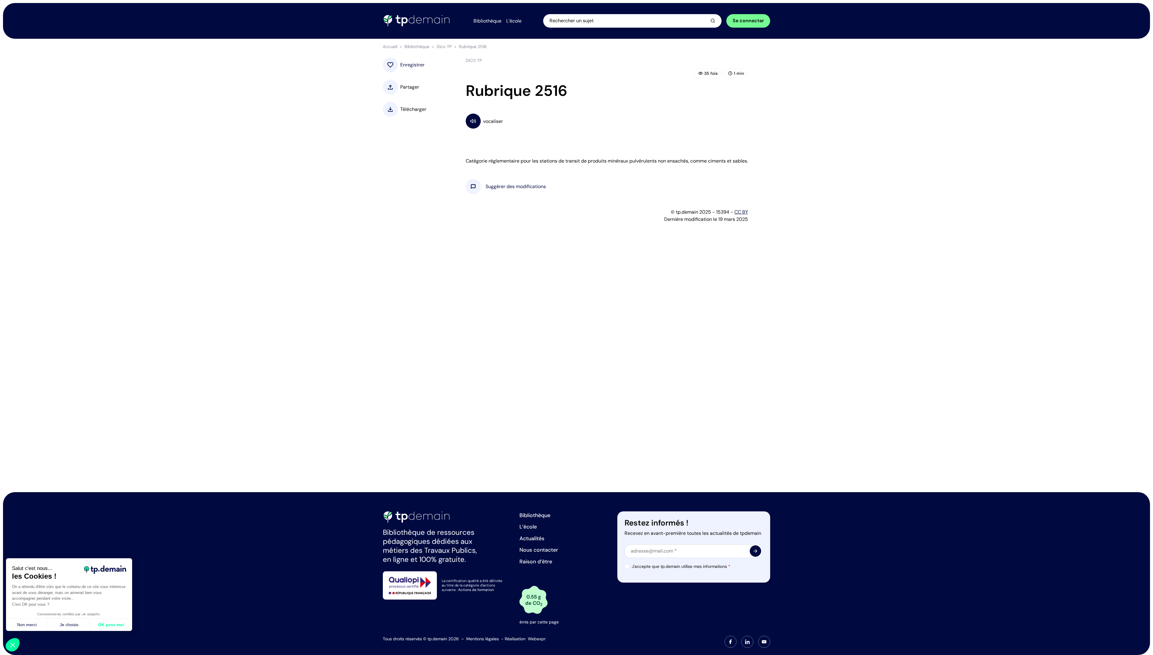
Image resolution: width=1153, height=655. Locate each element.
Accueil (390, 46)
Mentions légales (482, 638)
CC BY (741, 212)
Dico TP (444, 46)
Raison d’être (535, 561)
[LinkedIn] (747, 642)
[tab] (731, 642)
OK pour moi (111, 624)
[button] (516, 186)
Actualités (531, 538)
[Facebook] (731, 642)
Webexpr (537, 638)
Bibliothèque (416, 46)
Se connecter (748, 20)
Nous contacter (538, 550)
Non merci (27, 624)
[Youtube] (764, 642)
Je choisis (69, 624)
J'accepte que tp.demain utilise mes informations (681, 566)
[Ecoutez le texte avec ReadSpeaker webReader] (607, 121)
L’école (528, 526)
